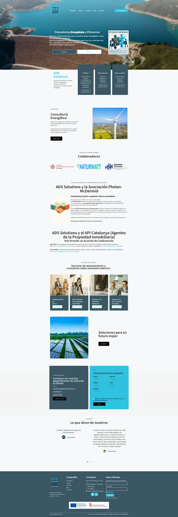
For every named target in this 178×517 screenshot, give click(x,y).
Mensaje (95, 388)
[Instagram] (96, 494)
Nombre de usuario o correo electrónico (116, 480)
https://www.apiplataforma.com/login (64, 246)
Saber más (57, 307)
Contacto (101, 10)
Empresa (112, 376)
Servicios (88, 10)
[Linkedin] (92, 494)
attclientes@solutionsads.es (64, 389)
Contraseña (109, 486)
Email (111, 382)
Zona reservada (121, 10)
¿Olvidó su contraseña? (111, 498)
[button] (87, 461)
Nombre (95, 376)
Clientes (80, 10)
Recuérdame (110, 492)
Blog (95, 10)
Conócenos (72, 10)
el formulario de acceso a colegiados (112, 246)
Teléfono (95, 382)
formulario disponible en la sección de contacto (65, 251)
